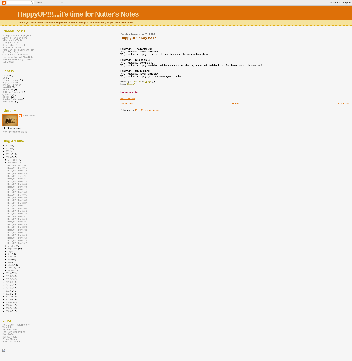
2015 (8, 285)
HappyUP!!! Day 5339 (17, 184)
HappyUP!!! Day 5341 (17, 179)
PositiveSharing (10, 339)
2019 (8, 273)
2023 (8, 148)
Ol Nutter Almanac (11, 92)
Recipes (6, 97)
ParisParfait (8, 334)
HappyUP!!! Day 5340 (17, 181)
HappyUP (131, 84)
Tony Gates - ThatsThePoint (16, 325)
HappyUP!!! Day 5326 (17, 219)
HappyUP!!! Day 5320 (17, 235)
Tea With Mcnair (10, 329)
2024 (8, 145)
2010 (8, 299)
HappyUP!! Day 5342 (16, 176)
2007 (8, 308)
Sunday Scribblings (12, 99)
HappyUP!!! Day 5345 (17, 168)
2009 (8, 302)
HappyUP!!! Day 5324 (17, 224)
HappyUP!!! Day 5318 (17, 241)
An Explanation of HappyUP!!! (17, 35)
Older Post (344, 103)
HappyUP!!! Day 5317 (17, 243)
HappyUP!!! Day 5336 (17, 192)
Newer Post (126, 103)
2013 (8, 291)
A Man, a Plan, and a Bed (14, 38)
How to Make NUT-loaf (13, 45)
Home (235, 103)
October (12, 246)
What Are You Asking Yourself (17, 59)
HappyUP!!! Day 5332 (17, 203)
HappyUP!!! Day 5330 (17, 208)
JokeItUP (6, 87)
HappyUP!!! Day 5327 (17, 216)
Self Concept (8, 62)
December (13, 160)
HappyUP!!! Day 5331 (17, 205)
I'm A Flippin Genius (12, 47)
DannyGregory (9, 336)
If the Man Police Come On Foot (18, 50)
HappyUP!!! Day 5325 (17, 222)
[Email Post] (153, 82)
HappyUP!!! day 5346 (16, 165)
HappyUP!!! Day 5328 (17, 214)
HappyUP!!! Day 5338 (17, 187)
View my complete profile (14, 131)
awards (6, 75)
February (12, 267)
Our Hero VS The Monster (15, 54)
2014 (8, 288)
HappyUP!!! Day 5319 (17, 238)
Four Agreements (10, 80)
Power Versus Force (12, 341)
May (10, 259)
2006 (8, 311)
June (10, 257)
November (13, 163)
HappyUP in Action (11, 85)
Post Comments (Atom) (147, 110)
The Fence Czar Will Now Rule (17, 57)
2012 (8, 294)
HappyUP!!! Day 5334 (17, 197)
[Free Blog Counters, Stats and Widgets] (3, 351)
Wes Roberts (8, 327)
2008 (8, 305)
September (13, 249)
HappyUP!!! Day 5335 (17, 195)
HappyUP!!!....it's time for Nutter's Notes (78, 14)
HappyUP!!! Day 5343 (17, 173)
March (11, 265)
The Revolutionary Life (13, 332)
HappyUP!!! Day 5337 (17, 189)
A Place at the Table (12, 40)
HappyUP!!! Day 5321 (17, 232)
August (11, 251)
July (10, 254)
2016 (8, 282)
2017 (8, 279)
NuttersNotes (28, 115)
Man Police (8, 89)
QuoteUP (7, 94)
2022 (8, 151)
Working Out (8, 101)
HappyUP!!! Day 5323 (17, 227)
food (4, 78)
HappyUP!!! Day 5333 (17, 200)
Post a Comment (127, 98)
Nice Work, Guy (10, 52)
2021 (8, 154)
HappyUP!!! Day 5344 (17, 171)
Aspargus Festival (11, 42)
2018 (8, 276)
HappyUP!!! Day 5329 (17, 211)
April (10, 262)
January (12, 270)
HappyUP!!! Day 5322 (17, 230)
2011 (8, 296)
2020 (8, 157)
